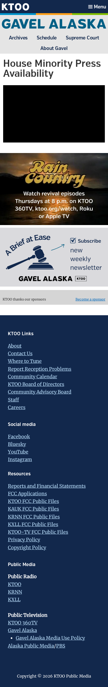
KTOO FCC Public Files (33, 501)
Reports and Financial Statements (47, 486)
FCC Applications (27, 494)
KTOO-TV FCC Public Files (38, 532)
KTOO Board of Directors (36, 384)
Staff (13, 400)
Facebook (19, 437)
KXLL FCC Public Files (33, 524)
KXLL (14, 600)
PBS (60, 646)
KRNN (15, 592)
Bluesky (17, 444)
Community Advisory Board (39, 392)
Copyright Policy (27, 547)
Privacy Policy (24, 540)
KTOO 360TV (22, 623)
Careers (16, 407)
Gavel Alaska (22, 630)
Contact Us (20, 353)
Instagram (20, 459)
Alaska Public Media (31, 646)
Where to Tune (25, 361)
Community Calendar (32, 377)
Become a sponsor (90, 299)
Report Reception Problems (39, 369)
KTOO (14, 584)
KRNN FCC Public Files (34, 517)
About (14, 346)
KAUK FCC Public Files (33, 509)
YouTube (18, 452)
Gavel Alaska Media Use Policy (50, 638)
